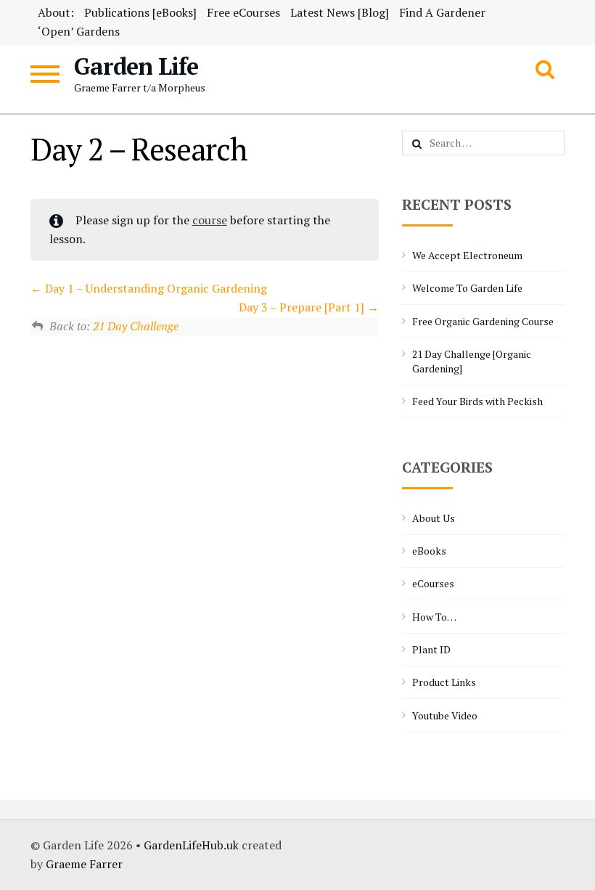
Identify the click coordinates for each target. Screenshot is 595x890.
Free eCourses (243, 12)
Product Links (444, 682)
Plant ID (431, 649)
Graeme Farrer (84, 864)
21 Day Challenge (135, 326)
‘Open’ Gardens (79, 31)
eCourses (433, 583)
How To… (434, 617)
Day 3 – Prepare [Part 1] (303, 307)
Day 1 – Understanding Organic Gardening (154, 288)
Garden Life (136, 66)
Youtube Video (444, 715)
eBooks (429, 551)
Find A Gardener (442, 12)
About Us (433, 518)
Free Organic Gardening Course (483, 321)
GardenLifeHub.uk (191, 845)
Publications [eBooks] (140, 12)
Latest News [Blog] (339, 12)
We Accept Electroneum (467, 255)
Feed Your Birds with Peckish (477, 401)
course (209, 220)
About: (56, 12)
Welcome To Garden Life (467, 288)
